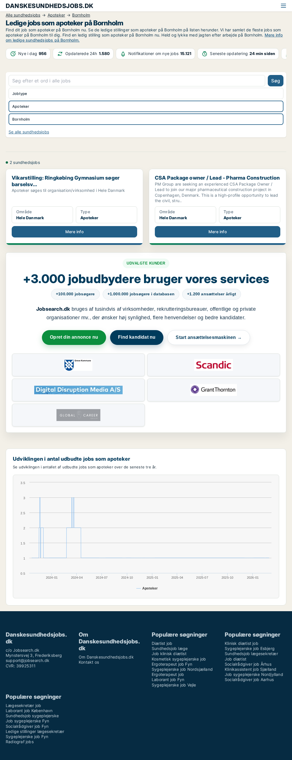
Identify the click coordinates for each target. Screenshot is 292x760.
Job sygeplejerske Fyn (27, 720)
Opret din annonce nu (74, 337)
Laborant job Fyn (168, 679)
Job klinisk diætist (169, 653)
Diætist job (162, 643)
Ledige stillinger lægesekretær (35, 731)
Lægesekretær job (23, 705)
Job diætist (235, 659)
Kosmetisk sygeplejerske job (179, 659)
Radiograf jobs (20, 741)
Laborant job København (29, 710)
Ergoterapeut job (168, 674)
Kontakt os (89, 662)
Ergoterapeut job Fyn (172, 664)
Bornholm (21, 119)
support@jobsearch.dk (27, 660)
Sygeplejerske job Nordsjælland (182, 669)
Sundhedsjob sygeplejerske (32, 715)
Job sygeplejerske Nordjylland (254, 674)
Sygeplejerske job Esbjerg (250, 648)
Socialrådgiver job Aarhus (249, 679)
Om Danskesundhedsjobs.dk (106, 657)
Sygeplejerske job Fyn (27, 736)
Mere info (74, 231)
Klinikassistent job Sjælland (251, 669)
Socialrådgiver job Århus (248, 664)
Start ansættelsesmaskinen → (209, 337)
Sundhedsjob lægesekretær (251, 653)
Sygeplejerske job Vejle (174, 684)
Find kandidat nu (136, 337)
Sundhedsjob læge (170, 648)
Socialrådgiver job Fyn (27, 726)
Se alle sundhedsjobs (29, 131)
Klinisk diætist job (241, 643)
